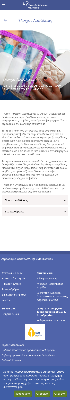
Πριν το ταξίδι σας (16, 200)
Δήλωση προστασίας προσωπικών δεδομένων (28, 355)
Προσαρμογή (22, 393)
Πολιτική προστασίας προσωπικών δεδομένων (28, 350)
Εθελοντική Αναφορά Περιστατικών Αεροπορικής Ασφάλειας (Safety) (52, 296)
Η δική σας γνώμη (47, 278)
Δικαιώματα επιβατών (14, 294)
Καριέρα (6, 300)
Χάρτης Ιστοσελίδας (13, 345)
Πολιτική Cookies (11, 360)
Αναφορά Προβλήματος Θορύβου (50, 285)
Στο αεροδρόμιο (14, 211)
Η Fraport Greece (11, 283)
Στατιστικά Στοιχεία (13, 278)
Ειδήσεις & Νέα (10, 314)
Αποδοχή (59, 393)
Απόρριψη (42, 393)
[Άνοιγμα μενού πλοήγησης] (3, 5)
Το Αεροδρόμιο (10, 289)
